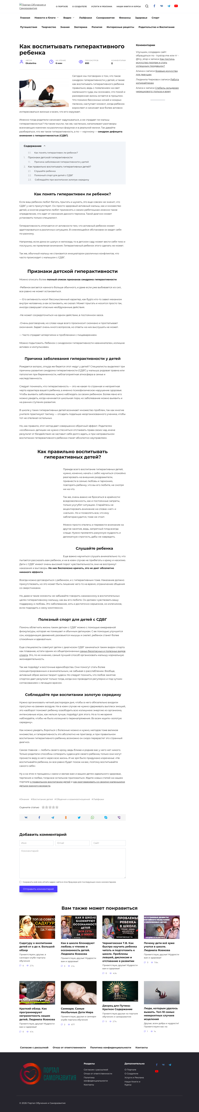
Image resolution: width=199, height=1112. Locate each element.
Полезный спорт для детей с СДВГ (53, 175)
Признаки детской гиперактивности (50, 157)
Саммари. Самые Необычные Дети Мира (77, 1010)
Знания (65, 27)
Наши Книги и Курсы (129, 6)
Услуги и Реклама (101, 6)
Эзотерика (80, 27)
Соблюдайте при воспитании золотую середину (61, 179)
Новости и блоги (45, 17)
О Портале (62, 6)
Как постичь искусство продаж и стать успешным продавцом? (155, 62)
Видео (67, 17)
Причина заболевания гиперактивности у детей (61, 162)
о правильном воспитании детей (50, 781)
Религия (97, 27)
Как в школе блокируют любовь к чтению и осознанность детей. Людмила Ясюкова (78, 948)
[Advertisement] (41, 511)
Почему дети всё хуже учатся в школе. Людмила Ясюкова (159, 946)
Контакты (141, 1047)
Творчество (49, 27)
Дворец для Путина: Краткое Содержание (117, 1007)
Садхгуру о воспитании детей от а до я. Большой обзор (36, 946)
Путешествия (28, 27)
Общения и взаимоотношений (73, 799)
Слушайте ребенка (45, 171)
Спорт (155, 17)
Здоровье (141, 17)
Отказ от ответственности (69, 1047)
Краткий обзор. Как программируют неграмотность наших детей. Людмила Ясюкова (37, 1014)
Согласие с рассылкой (34, 1047)
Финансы (125, 17)
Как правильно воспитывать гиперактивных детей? (59, 166)
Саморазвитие (105, 17)
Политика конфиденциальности (110, 1047)
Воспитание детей (42, 799)
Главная (25, 17)
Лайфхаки (85, 17)
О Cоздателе (79, 6)
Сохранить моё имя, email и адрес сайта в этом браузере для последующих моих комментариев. (69, 882)
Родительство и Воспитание (157, 27)
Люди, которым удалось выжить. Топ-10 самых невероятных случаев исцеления (161, 1014)
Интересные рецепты (120, 27)
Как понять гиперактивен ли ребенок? (56, 152)
